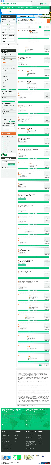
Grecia (6, 143)
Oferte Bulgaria (16, 434)
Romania (6, 139)
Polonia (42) (4, 119)
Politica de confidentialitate (6, 437)
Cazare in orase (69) (12, 106)
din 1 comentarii (26, 59)
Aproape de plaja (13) (6, 77)
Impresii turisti (32, 7)
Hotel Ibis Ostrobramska (22, 272)
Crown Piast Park (32, 30)
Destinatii (14, 7)
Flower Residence (32, 304)
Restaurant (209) (5, 76)
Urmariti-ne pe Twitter (5, 449)
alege (14, 19)
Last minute (39, 435)
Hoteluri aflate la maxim (5, 125)
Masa (5, 64)
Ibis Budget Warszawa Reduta (24, 250)
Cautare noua (7, 16)
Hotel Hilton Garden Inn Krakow (24, 206)
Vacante (8, 7)
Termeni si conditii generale (6, 435)
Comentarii (47, 35)
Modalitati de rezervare (7, 173)
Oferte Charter (40, 441)
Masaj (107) (4, 83)
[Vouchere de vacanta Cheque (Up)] (6, 459)
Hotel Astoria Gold (21, 184)
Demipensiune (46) (5, 68)
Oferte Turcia (16, 437)
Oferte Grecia (16, 435)
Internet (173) (4, 86)
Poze (47, 33)
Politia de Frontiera (29, 437)
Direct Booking (8, 3)
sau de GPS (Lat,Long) (5, 129)
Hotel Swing (29, 128)
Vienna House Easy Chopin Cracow (24, 195)
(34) (6, 62)
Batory (26, 314)
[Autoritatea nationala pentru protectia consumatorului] (41, 456)
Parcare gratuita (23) (5, 79)
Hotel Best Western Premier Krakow (25, 118)
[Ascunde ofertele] (33, 43)
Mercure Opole (30, 70)
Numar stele (6, 57)
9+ (3, 93)
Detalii (47, 32)
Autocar (11, 54)
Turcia (6, 145)
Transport (6, 52)
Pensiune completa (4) (12, 69)
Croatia (6, 147)
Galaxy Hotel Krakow (22, 139)
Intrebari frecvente (6, 171)
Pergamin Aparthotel (22, 325)
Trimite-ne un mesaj (5, 438)
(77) (12, 61)
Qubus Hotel (29, 81)
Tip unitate (6, 111)
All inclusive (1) (5, 70)
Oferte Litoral (40, 438)
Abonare (11, 164)
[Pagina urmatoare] (48, 27)
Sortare (19, 26)
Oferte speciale (40, 437)
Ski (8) (4, 109)
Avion (3, 55)
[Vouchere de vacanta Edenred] (29, 459)
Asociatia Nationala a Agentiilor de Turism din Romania (31, 440)
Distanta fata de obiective (9, 123)
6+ (13, 93)
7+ (10, 93)
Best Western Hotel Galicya (23, 106)
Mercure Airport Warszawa (23, 218)
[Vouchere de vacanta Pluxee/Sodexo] (17, 459)
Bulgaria (6, 141)
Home (4, 7)
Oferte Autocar (40, 443)
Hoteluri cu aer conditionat (24, 16)
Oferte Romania (16, 438)
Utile (27, 7)
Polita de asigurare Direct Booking (7, 444)
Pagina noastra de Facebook (6, 448)
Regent (26, 46)
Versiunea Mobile (16, 462)
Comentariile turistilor (7, 169)
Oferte (47, 30)
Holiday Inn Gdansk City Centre (24, 94)
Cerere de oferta (7, 133)
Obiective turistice (21, 7)
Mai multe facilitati (8, 89)
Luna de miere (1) (12, 109)
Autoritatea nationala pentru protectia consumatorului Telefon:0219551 (30, 435)
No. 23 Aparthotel (32, 294)
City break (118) (5, 105)
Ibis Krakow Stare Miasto (23, 239)
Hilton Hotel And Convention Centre (25, 173)
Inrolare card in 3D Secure (30, 448)
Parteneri (39, 7)
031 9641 (44, 3)
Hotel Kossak (30, 345)
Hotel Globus (30, 335)
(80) (5, 61)
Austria (6, 149)
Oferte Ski (39, 440)
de (2, 127)
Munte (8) (11, 107)
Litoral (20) (4, 107)
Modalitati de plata (6, 175)
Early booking (40, 434)
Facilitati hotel (7, 73)
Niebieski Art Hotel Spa (22, 58)
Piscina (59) (4, 80)
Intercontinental (32, 162)
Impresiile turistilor (41, 444)
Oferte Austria (16, 441)
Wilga (26, 228)
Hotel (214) (4, 113)
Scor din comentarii (8, 91)
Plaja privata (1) (5, 82)
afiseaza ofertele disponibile (32, 38)
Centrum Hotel (31, 355)
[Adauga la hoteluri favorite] (19, 31)
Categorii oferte (7, 103)
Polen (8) (11, 119)
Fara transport (5, 54)
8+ (6, 93)
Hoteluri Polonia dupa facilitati (42, 16)
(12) (11, 59)
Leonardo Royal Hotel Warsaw (24, 261)
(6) (4, 59)
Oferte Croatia (16, 440)
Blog (43, 7)
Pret (5, 97)
